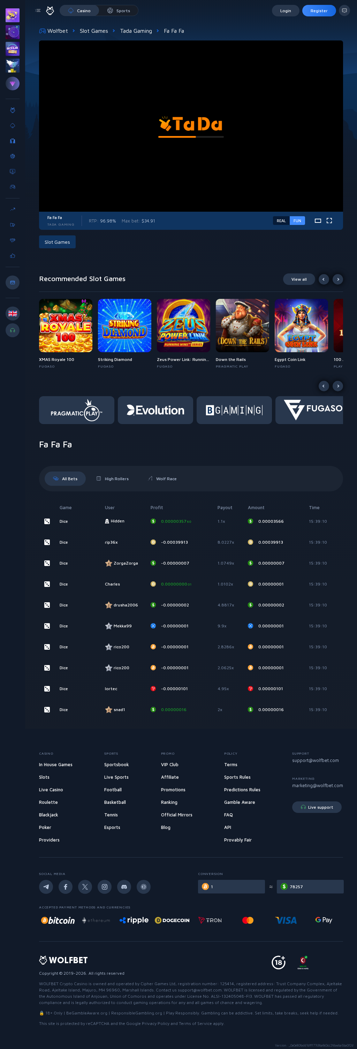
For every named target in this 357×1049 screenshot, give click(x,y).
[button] (68, 334)
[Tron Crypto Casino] (172, 920)
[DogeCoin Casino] (134, 920)
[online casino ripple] (96, 920)
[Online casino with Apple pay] (324, 920)
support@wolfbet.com (315, 760)
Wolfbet (57, 31)
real (281, 220)
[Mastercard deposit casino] (209, 920)
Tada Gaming (136, 31)
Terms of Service (195, 1023)
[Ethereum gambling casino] (58, 920)
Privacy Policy (155, 1023)
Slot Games (94, 31)
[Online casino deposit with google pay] (286, 920)
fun (297, 220)
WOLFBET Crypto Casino (63, 983)
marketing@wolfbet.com (317, 785)
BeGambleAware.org (86, 1013)
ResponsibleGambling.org (136, 1013)
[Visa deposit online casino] (248, 920)
